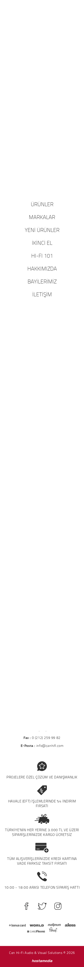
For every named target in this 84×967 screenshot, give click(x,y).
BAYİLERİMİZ (42, 281)
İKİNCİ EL (42, 242)
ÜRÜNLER (42, 204)
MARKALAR (42, 217)
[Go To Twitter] (42, 906)
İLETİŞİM (42, 294)
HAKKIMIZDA (42, 268)
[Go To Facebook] (26, 906)
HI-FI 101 (42, 255)
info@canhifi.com (50, 745)
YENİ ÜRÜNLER (42, 229)
